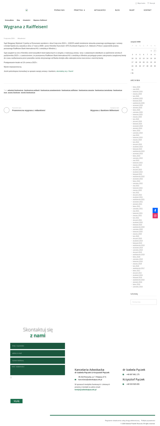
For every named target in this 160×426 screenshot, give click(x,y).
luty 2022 (136, 192)
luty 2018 (136, 266)
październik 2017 (139, 268)
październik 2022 (139, 176)
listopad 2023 (137, 149)
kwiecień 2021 (138, 213)
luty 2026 (136, 96)
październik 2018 (139, 254)
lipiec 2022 (136, 181)
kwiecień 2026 (138, 91)
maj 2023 (136, 160)
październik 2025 (139, 103)
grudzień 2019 (138, 240)
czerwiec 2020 (138, 229)
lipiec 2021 (136, 206)
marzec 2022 (137, 190)
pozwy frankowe (14, 92)
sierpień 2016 (137, 282)
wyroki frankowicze (28, 92)
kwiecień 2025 (138, 114)
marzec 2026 (137, 94)
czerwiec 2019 (138, 250)
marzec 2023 (137, 165)
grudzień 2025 (138, 98)
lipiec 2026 (136, 87)
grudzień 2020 (138, 222)
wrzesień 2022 (138, 178)
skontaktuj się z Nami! (64, 71)
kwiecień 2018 (138, 261)
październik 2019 (139, 245)
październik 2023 (139, 151)
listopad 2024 (137, 123)
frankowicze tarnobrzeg (103, 90)
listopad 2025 (137, 100)
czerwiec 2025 (138, 112)
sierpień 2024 (137, 128)
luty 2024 (136, 142)
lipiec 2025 (136, 110)
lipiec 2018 (136, 257)
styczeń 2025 (137, 121)
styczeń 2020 (137, 238)
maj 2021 (136, 211)
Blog (117, 10)
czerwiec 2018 (138, 259)
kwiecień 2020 (138, 231)
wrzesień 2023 (138, 153)
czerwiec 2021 (138, 208)
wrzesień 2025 (138, 105)
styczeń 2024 (137, 144)
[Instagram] (155, 215)
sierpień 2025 (137, 107)
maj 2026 (136, 89)
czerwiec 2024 (138, 133)
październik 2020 (139, 227)
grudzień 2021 (138, 197)
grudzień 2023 (138, 146)
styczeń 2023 (137, 169)
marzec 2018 (137, 263)
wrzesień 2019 (138, 247)
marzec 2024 (137, 139)
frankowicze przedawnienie (50, 90)
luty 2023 (136, 167)
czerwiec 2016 (138, 286)
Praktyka (78, 10)
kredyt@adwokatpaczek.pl (85, 390)
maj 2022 (136, 185)
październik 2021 (139, 199)
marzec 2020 (137, 234)
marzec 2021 (137, 215)
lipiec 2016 (136, 284)
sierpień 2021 (137, 204)
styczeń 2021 (137, 220)
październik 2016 (139, 280)
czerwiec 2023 (138, 158)
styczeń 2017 (137, 273)
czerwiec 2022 (138, 183)
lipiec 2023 (136, 156)
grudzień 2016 (138, 275)
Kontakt (147, 10)
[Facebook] (155, 210)
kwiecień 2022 (138, 188)
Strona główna (9, 20)
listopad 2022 (137, 174)
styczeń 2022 (137, 195)
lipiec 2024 (136, 130)
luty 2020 (136, 236)
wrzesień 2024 (138, 126)
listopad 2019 (137, 243)
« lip (132, 73)
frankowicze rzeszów (86, 90)
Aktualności (100, 10)
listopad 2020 (137, 224)
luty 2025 (136, 119)
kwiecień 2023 (138, 162)
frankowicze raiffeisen (69, 90)
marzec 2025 (137, 117)
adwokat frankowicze (15, 90)
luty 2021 (136, 218)
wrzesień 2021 (138, 201)
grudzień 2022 (138, 172)
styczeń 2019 (137, 252)
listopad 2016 (137, 277)
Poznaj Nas (59, 10)
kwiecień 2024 (138, 137)
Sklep (131, 10)
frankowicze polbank (32, 90)
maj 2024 (136, 135)
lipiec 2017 (136, 270)
